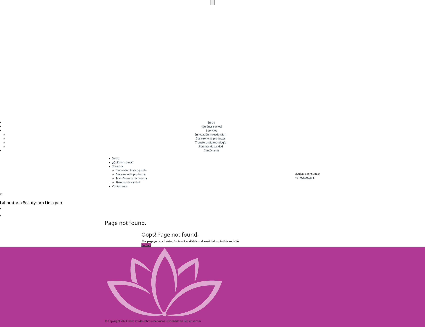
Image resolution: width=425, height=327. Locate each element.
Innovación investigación (210, 134)
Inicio (211, 122)
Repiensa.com (192, 321)
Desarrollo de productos (211, 138)
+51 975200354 (304, 178)
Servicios (211, 130)
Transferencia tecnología (210, 142)
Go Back (146, 245)
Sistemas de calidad (210, 146)
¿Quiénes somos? (211, 126)
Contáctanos (211, 150)
